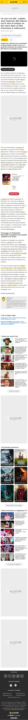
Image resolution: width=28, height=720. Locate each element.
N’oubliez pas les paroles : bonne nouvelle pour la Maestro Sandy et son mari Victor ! (21, 539)
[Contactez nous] (22, 676)
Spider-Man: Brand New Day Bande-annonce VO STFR (21, 500)
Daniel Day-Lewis (13, 283)
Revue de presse (15, 705)
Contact (3, 702)
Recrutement (17, 702)
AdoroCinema (19, 695)
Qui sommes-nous (10, 702)
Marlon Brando (13, 169)
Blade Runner (21, 268)
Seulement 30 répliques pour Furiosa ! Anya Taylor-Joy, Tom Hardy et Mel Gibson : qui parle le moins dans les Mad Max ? (14, 323)
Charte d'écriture (23, 705)
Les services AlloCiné (9, 706)
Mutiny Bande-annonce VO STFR (7, 464)
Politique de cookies (12, 703)
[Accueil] (12, 2)
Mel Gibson (12, 82)
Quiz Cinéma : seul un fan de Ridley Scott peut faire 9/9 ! (21, 373)
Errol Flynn (19, 162)
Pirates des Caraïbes (20, 253)
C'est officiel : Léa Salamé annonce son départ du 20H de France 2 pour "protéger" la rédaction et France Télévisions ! (21, 515)
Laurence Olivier (15, 180)
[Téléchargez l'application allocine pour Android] (16, 685)
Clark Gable (22, 164)
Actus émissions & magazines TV (14, 564)
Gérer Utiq (17, 706)
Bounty (23, 79)
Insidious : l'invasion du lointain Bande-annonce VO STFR (7, 500)
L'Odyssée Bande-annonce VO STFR (21, 482)
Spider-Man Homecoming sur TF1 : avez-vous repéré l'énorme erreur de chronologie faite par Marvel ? (21, 358)
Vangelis (22, 266)
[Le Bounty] (6, 179)
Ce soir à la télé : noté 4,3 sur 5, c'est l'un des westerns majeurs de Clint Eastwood (21, 340)
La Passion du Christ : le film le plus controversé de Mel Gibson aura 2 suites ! (13, 318)
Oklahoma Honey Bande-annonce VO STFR (21, 464)
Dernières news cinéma (14, 391)
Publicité (23, 702)
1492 (15, 268)
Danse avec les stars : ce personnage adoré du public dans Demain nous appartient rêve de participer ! (21, 548)
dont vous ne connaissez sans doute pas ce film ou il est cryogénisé (14, 249)
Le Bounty (19, 147)
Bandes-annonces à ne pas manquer (14, 505)
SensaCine (19, 693)
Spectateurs (14, 186)
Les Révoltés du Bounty (8, 164)
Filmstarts (5, 693)
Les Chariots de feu (7, 268)
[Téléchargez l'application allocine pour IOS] (12, 685)
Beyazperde (6, 695)
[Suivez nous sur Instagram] (14, 676)
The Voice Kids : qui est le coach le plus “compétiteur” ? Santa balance (21, 531)
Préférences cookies (21, 703)
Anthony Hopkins (15, 179)
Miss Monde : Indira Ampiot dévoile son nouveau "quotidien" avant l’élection (20, 523)
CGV (6, 703)
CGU (2, 703)
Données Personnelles (6, 705)
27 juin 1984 (17, 175)
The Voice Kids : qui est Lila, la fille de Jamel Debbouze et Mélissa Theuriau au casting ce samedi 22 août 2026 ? (20, 556)
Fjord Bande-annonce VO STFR (7, 482)
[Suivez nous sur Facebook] (6, 676)
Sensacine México (12, 697)
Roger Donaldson (16, 176)
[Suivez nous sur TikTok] (18, 676)
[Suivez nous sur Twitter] (10, 676)
